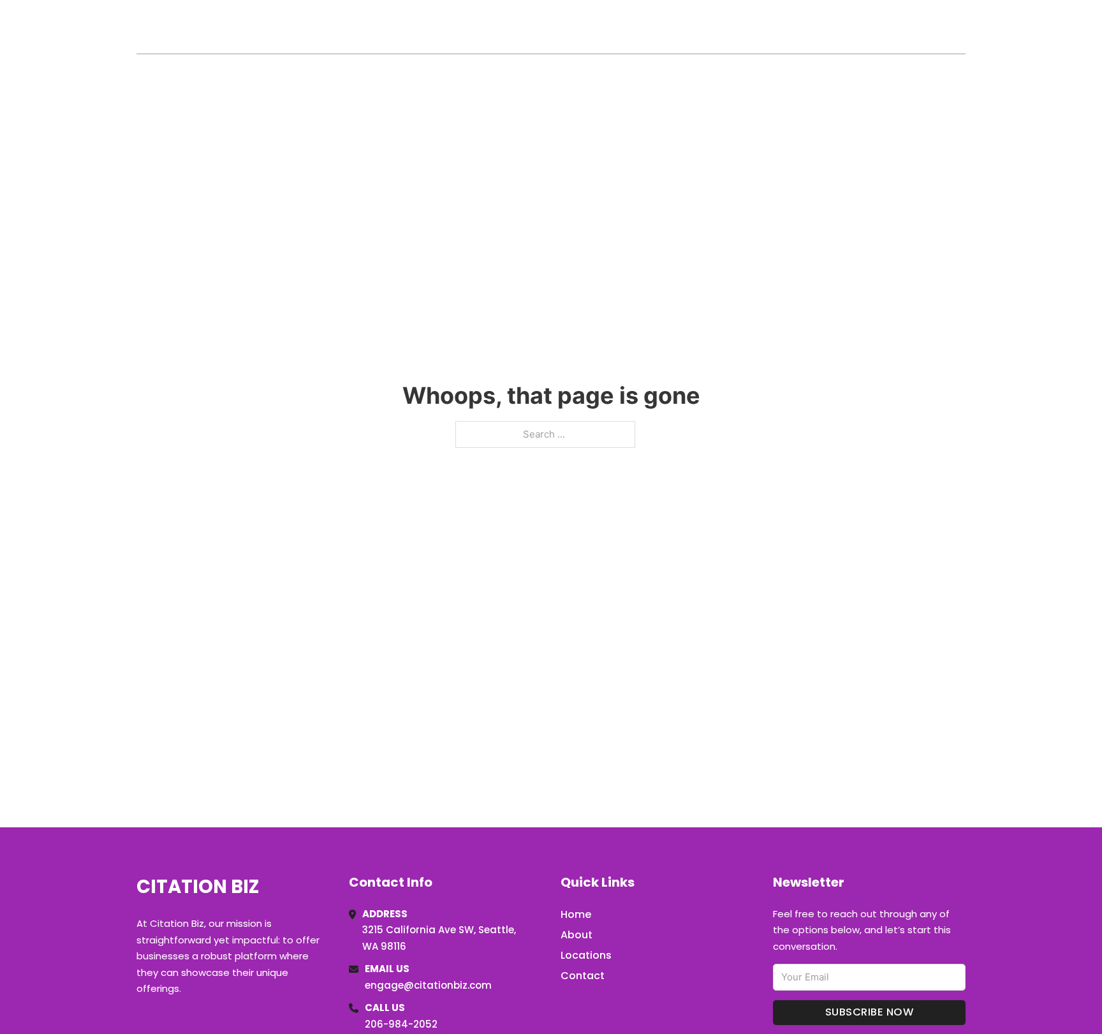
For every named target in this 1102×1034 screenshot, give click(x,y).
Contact (583, 975)
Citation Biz (204, 26)
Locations (875, 27)
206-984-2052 (401, 1024)
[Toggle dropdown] (961, 26)
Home (818, 27)
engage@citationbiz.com (428, 985)
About (576, 934)
